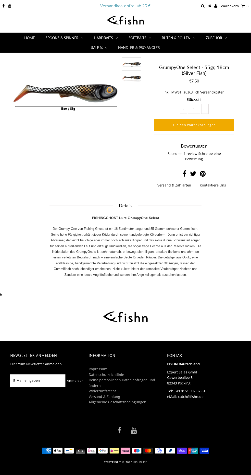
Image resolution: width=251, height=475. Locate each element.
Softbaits (137, 38)
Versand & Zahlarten (174, 185)
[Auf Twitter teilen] (193, 175)
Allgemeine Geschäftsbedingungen (117, 402)
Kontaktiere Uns (213, 185)
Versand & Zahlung (104, 396)
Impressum (98, 369)
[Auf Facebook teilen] (185, 175)
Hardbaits (103, 38)
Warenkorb (235, 6)
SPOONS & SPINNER (62, 38)
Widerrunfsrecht (102, 391)
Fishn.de (140, 462)
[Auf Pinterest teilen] (203, 175)
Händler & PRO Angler (139, 48)
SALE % (97, 48)
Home (29, 38)
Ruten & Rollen (176, 38)
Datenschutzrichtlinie (106, 374)
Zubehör (214, 38)
